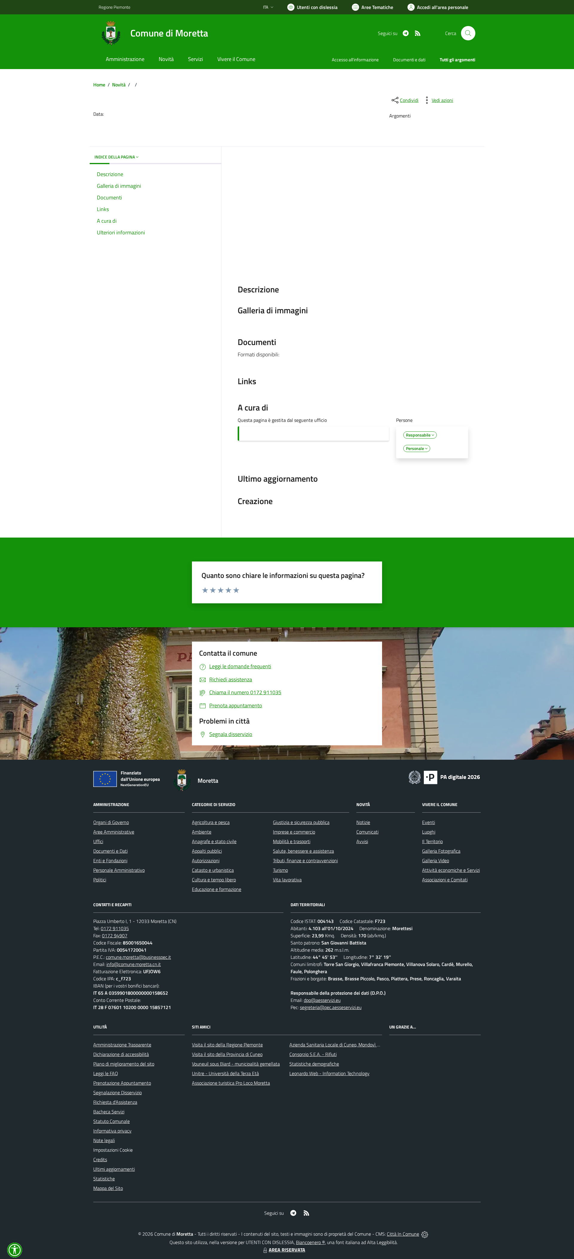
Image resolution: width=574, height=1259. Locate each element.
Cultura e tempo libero (214, 879)
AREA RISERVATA (287, 1249)
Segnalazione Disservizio (117, 1092)
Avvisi (362, 841)
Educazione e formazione (216, 889)
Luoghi (428, 831)
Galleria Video (435, 860)
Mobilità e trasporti (291, 841)
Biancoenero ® (310, 1242)
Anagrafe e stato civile (214, 841)
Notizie (363, 822)
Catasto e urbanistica (213, 870)
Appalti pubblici (207, 850)
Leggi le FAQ (105, 1073)
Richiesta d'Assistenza (115, 1102)
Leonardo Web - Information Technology (329, 1073)
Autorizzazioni (205, 860)
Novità (119, 84)
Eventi (428, 822)
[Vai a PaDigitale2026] (444, 776)
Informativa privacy (112, 1130)
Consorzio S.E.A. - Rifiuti (313, 1054)
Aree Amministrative (113, 831)
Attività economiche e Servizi (451, 870)
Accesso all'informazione (355, 59)
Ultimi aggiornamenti (114, 1169)
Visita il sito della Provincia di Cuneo (227, 1054)
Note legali (104, 1140)
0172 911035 (115, 928)
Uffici (98, 841)
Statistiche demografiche (314, 1063)
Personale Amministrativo (119, 870)
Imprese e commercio (294, 831)
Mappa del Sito (108, 1188)
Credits (100, 1159)
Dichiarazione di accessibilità (121, 1054)
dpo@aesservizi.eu (322, 1000)
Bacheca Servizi (108, 1111)
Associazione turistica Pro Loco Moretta (231, 1082)
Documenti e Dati (110, 850)
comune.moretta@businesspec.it (138, 957)
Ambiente (201, 831)
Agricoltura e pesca (211, 822)
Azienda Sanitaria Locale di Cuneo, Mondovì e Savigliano (345, 1044)
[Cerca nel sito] (468, 33)
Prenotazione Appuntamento (122, 1082)
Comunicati (367, 831)
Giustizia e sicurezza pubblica (301, 822)
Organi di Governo (111, 822)
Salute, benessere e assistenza (303, 850)
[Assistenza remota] (425, 1233)
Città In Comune (403, 1233)
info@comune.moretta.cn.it (133, 964)
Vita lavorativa (287, 879)
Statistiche (104, 1178)
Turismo (280, 870)
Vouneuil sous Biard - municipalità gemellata (236, 1063)
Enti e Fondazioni (110, 860)
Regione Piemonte (114, 7)
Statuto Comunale (111, 1121)
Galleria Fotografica (441, 850)
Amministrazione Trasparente (122, 1044)
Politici (99, 879)
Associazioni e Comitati (445, 879)
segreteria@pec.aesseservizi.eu (330, 1007)
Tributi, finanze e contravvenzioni (305, 860)
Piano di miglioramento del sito (123, 1063)
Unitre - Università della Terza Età (225, 1073)
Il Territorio (432, 841)
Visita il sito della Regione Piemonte (227, 1044)
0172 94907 (114, 935)
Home (99, 84)
